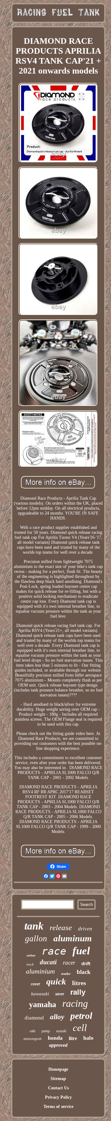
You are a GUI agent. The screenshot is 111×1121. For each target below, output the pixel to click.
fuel (81, 951)
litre (73, 1038)
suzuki (61, 1031)
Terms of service (58, 1106)
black (84, 972)
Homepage (58, 1069)
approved (58, 1045)
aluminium (40, 971)
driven (85, 929)
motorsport (32, 1038)
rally (77, 992)
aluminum (72, 938)
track (30, 964)
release (61, 927)
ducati (48, 962)
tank (33, 926)
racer (69, 962)
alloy (57, 1017)
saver (59, 994)
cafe (32, 1031)
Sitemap (58, 1078)
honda (55, 1038)
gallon (36, 938)
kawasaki (40, 993)
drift (85, 963)
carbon (31, 955)
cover (35, 984)
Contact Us (58, 1088)
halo (88, 1038)
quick (56, 981)
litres (79, 982)
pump (46, 1031)
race (54, 951)
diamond (34, 1018)
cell (80, 1027)
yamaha (42, 1004)
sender (66, 973)
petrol (81, 1016)
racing (75, 1003)
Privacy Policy (58, 1097)
